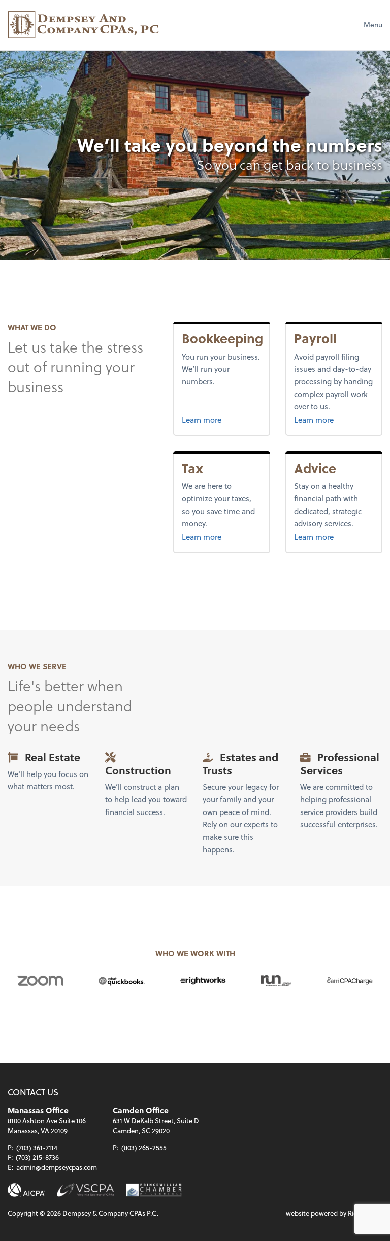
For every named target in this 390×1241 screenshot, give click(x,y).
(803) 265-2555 (144, 1147)
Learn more (222, 419)
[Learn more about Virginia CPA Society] (85, 1190)
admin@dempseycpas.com (56, 1167)
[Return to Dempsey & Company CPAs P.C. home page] (84, 25)
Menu (373, 24)
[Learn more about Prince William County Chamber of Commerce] (154, 1190)
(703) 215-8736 (37, 1157)
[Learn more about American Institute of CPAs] (26, 1190)
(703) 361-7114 (36, 1147)
